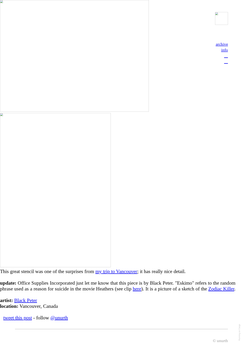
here (137, 289)
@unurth (59, 318)
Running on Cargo (239, 332)
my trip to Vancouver (116, 271)
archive (222, 44)
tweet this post (17, 318)
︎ (226, 61)
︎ (226, 55)
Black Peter (25, 300)
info (224, 49)
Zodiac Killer (221, 289)
